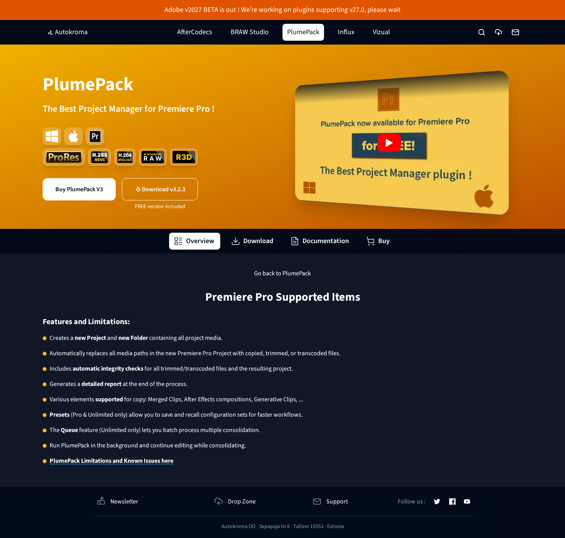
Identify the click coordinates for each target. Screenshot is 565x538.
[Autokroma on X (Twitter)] (437, 501)
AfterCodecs (194, 32)
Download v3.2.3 (163, 189)
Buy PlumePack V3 (79, 189)
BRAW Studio (250, 32)
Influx (346, 32)
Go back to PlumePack (282, 273)
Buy (384, 241)
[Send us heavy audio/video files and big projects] (498, 32)
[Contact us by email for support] (515, 32)
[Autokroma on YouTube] (467, 501)
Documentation (325, 241)
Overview (200, 241)
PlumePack (303, 32)
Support (337, 501)
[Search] (482, 32)
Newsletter (124, 501)
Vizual (381, 32)
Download (258, 241)
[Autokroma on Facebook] (452, 501)
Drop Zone (242, 501)
